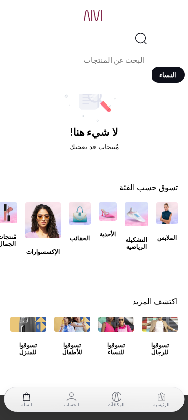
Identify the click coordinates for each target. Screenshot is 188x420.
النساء (167, 74)
